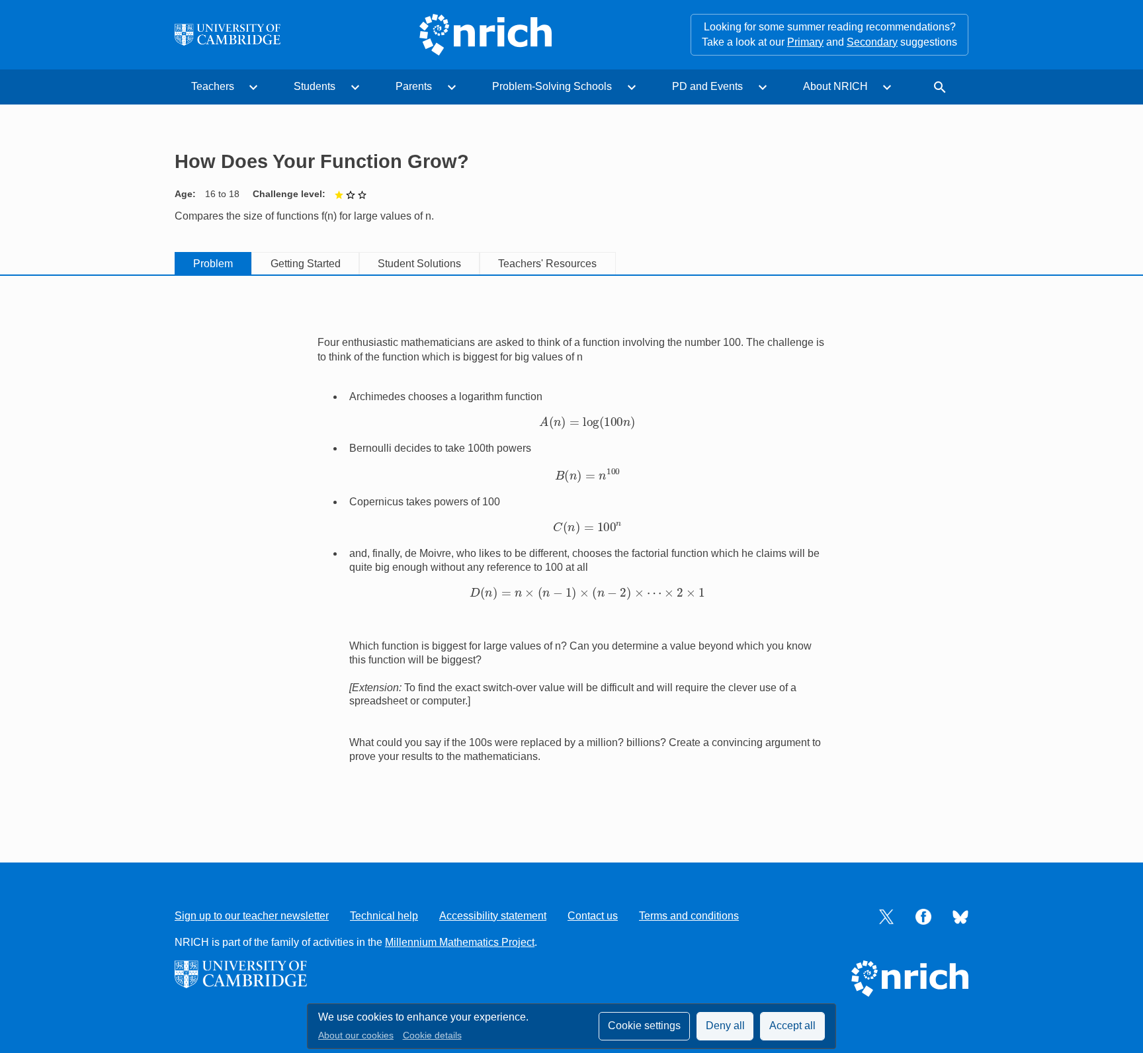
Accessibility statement (492, 915)
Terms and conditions (689, 915)
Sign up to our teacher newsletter (252, 915)
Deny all (725, 1025)
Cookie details (432, 1035)
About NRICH (835, 86)
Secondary (872, 42)
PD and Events (707, 86)
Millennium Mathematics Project (459, 942)
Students (314, 86)
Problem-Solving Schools (552, 86)
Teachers (212, 86)
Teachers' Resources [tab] (547, 263)
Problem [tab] (213, 263)
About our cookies (356, 1035)
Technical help (384, 915)
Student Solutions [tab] (419, 263)
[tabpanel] (572, 555)
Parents (414, 86)
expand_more (253, 87)
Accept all (792, 1025)
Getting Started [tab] (306, 263)
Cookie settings (644, 1025)
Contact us (593, 915)
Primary (805, 42)
